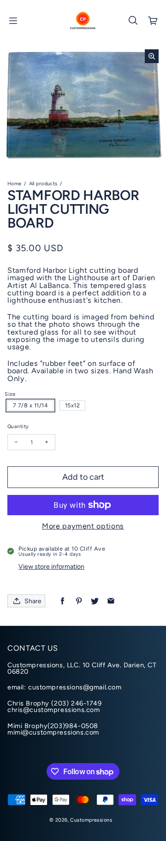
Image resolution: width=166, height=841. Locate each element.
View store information (51, 566)
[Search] (132, 20)
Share (33, 601)
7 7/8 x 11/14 (30, 405)
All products (43, 184)
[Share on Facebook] (62, 601)
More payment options (83, 526)
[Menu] (12, 20)
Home (14, 184)
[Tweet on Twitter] (95, 601)
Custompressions (91, 820)
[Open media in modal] (152, 56)
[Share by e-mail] (111, 601)
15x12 (72, 405)
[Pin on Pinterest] (78, 601)
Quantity (18, 426)
